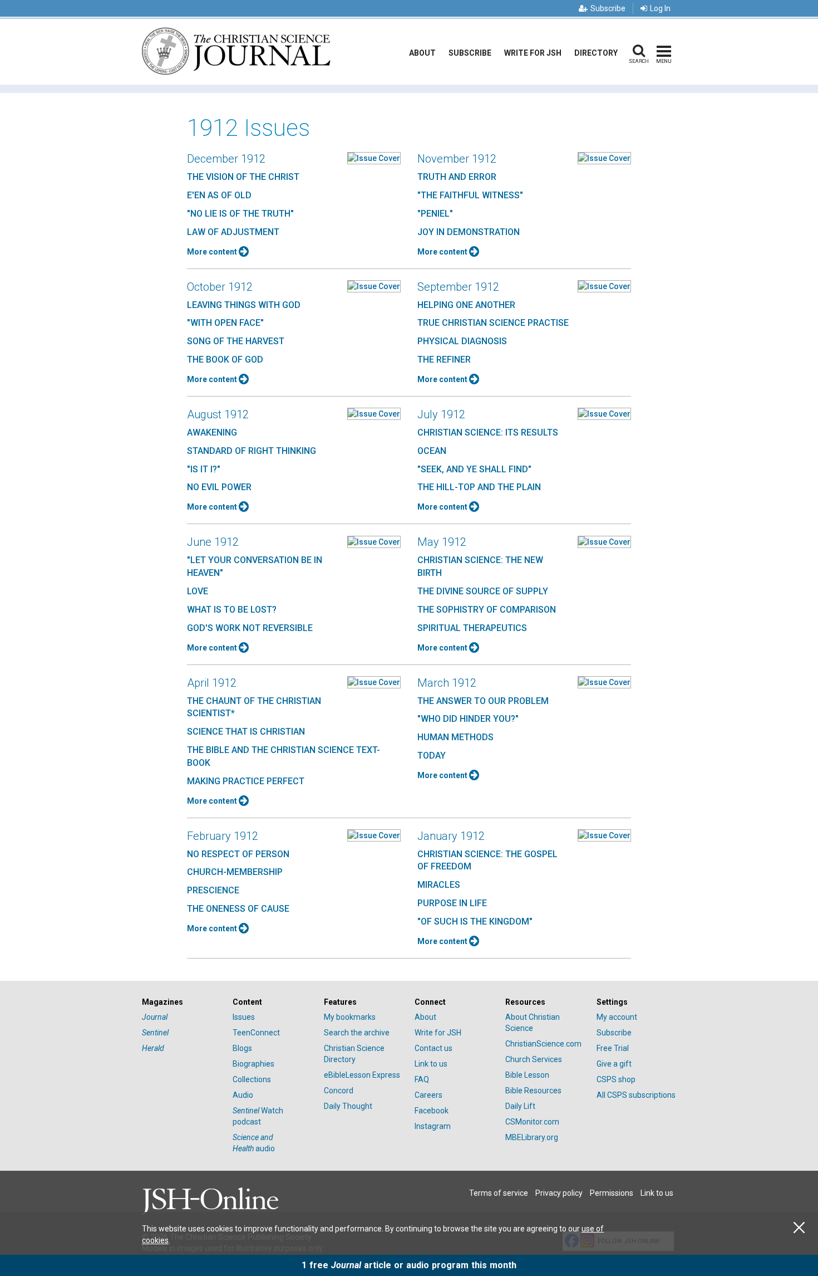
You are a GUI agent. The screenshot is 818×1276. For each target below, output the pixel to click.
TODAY (431, 755)
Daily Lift (520, 1106)
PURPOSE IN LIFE (452, 903)
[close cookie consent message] (799, 1227)
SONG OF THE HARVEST (235, 341)
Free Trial (613, 1048)
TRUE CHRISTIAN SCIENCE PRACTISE (493, 322)
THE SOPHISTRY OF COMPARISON (486, 609)
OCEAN (431, 451)
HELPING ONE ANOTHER (466, 305)
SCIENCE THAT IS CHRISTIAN (246, 731)
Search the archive (357, 1032)
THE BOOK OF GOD (225, 359)
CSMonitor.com (532, 1121)
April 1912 (211, 683)
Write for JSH (532, 52)
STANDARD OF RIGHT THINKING (251, 451)
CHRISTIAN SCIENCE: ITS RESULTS (487, 432)
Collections (252, 1079)
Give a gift (614, 1063)
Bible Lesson (527, 1074)
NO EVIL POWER (219, 487)
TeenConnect (256, 1032)
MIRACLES (438, 884)
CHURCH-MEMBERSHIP (235, 872)
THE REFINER (444, 359)
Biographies (253, 1063)
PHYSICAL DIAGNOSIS (462, 341)
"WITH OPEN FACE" (225, 322)
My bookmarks (350, 1017)
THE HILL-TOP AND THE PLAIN (479, 487)
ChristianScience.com (543, 1043)
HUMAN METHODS (455, 737)
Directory (596, 52)
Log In (660, 8)
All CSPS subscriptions (636, 1095)
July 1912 (441, 414)
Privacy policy (559, 1193)
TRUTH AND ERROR (456, 177)
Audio (243, 1095)
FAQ (422, 1079)
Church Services (533, 1059)
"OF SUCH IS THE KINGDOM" (475, 921)
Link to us (431, 1063)
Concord (338, 1090)
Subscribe (607, 8)
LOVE (197, 591)
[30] (374, 157)
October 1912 (220, 287)
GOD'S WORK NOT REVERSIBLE (250, 628)
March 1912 (446, 683)
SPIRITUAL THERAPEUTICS (472, 628)
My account (617, 1017)
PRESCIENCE (213, 890)
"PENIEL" (435, 213)
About (422, 52)
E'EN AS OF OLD (219, 195)
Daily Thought (348, 1106)
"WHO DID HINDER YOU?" (468, 718)
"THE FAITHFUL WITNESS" (470, 195)
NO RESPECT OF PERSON (238, 854)
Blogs (242, 1048)
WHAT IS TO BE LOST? (232, 609)
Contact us (433, 1048)
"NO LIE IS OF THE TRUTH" (240, 213)
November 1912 (456, 158)
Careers (428, 1095)
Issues (244, 1017)
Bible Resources (533, 1090)
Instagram (433, 1126)
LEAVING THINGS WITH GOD (243, 305)
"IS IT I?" (203, 469)
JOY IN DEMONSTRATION (468, 232)
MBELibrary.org (531, 1137)
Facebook (432, 1110)
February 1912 (222, 836)
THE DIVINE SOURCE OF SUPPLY (482, 591)
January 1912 (451, 836)
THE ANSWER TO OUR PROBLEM (483, 701)
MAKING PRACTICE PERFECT (245, 781)
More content (213, 251)
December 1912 (226, 158)
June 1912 (213, 542)
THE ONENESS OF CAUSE (238, 908)
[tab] (181, 1002)
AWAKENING (212, 432)
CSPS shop (616, 1079)
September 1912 (458, 287)
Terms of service (498, 1193)
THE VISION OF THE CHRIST (243, 177)
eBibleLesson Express (362, 1074)
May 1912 (441, 542)
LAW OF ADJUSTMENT (233, 232)
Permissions (611, 1193)
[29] (604, 681)
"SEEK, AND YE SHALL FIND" (474, 469)
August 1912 (218, 414)
